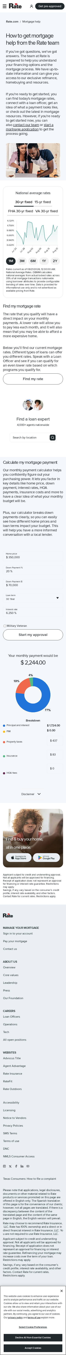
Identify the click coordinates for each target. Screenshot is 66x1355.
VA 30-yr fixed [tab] (46, 211)
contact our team (26, 125)
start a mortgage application (30, 127)
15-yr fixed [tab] (43, 202)
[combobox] (33, 598)
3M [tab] (22, 261)
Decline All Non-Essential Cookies (33, 1337)
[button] (4, 6)
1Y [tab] (44, 261)
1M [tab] (11, 261)
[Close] (62, 1291)
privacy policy (15, 1317)
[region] (33, 1320)
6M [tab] (33, 261)
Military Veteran (17, 626)
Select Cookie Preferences (33, 1327)
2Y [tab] (55, 261)
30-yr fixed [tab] (23, 202)
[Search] (53, 437)
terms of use (34, 1317)
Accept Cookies (33, 1348)
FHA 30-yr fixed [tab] (20, 211)
